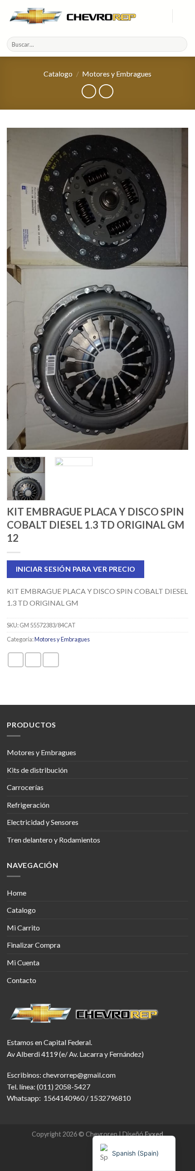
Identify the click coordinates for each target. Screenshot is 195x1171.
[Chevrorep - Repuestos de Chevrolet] (74, 16)
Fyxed (154, 1134)
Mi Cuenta (23, 962)
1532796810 (110, 1098)
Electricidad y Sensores (42, 822)
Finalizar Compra (33, 944)
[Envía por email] (51, 659)
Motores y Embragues (116, 73)
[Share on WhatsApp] (16, 659)
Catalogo (58, 73)
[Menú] (160, 16)
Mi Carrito (23, 927)
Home (16, 892)
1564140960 (64, 1098)
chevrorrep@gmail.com (79, 1074)
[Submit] (178, 44)
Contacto (21, 980)
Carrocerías (25, 787)
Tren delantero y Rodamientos (53, 839)
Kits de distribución (37, 770)
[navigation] (134, 1153)
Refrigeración (28, 804)
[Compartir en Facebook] (33, 659)
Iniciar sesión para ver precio (76, 569)
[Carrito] (183, 16)
